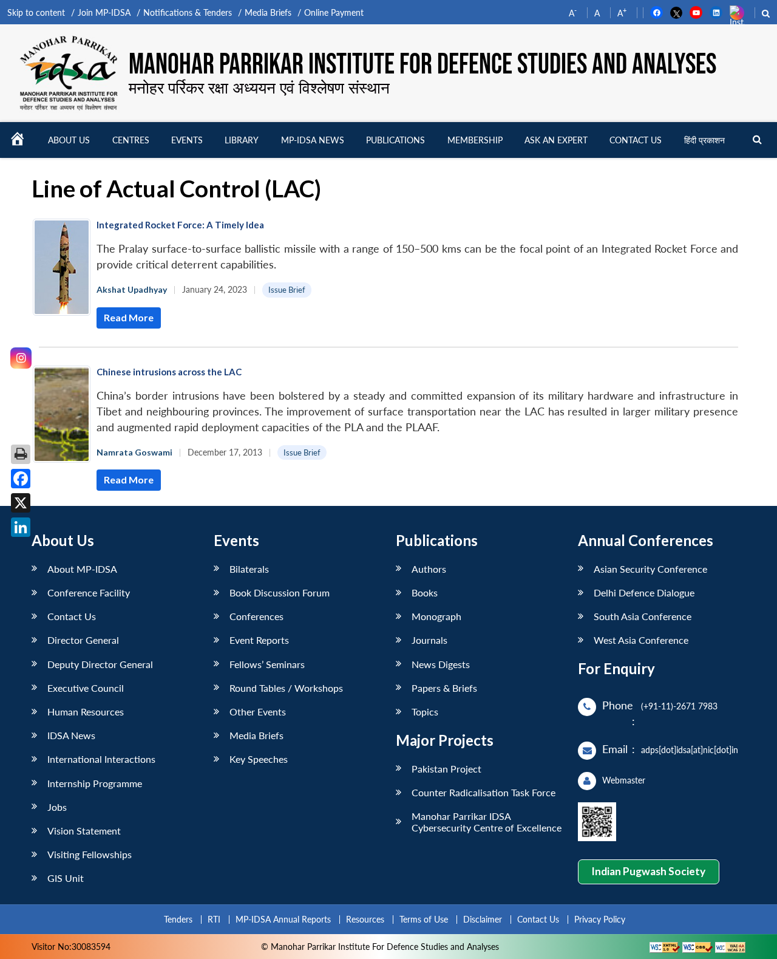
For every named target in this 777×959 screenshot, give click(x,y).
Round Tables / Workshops (286, 688)
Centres (130, 140)
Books (425, 592)
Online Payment (334, 12)
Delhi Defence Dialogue (644, 592)
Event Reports (259, 640)
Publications (395, 140)
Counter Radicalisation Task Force (483, 792)
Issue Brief (286, 290)
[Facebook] (20, 478)
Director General (83, 640)
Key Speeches (258, 759)
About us (69, 140)
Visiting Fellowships (89, 854)
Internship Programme (94, 783)
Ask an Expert (556, 140)
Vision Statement (84, 830)
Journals (429, 640)
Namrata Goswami (134, 452)
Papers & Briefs (444, 688)
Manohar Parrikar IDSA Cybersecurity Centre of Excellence (487, 821)
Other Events (257, 711)
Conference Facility (88, 592)
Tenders (178, 919)
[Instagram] (21, 358)
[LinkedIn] (20, 527)
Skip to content (36, 12)
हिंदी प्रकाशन (704, 140)
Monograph (436, 616)
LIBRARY (242, 140)
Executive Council (85, 688)
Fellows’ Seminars (267, 664)
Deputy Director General (100, 664)
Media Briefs (268, 12)
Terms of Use (423, 919)
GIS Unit (65, 878)
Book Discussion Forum (279, 592)
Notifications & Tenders (187, 12)
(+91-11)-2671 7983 (679, 706)
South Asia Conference (642, 616)
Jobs (57, 807)
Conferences (256, 616)
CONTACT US (635, 140)
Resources (365, 919)
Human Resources (85, 711)
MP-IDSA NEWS (312, 140)
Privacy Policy (599, 919)
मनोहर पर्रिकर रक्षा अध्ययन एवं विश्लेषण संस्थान (259, 87)
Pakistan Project (446, 768)
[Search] (757, 140)
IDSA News (71, 735)
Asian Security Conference (650, 569)
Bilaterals (249, 569)
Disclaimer (482, 919)
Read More (129, 317)
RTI (214, 919)
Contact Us (71, 616)
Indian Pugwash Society (648, 871)
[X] (20, 503)
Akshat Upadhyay (132, 289)
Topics (425, 711)
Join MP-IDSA (104, 12)
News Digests (441, 664)
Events (187, 140)
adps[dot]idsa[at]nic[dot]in (689, 750)
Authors (429, 569)
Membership (475, 140)
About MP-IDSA (82, 569)
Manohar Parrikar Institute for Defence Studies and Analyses (422, 64)
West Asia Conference (641, 640)
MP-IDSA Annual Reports (283, 919)
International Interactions (101, 759)
